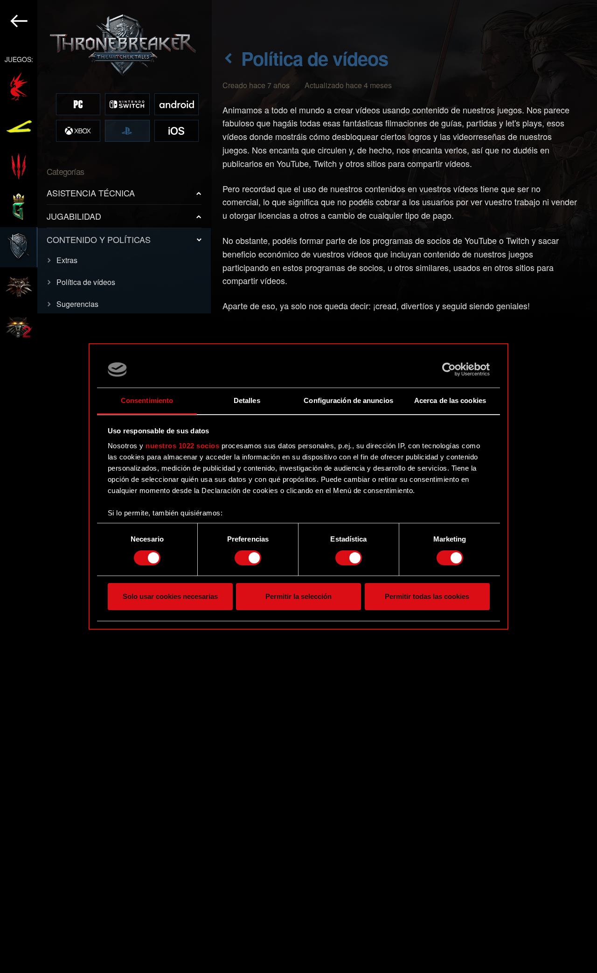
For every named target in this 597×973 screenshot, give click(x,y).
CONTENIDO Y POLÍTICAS (99, 239)
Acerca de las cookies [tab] (450, 400)
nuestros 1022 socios (182, 446)
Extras (66, 260)
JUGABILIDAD (74, 216)
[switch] (248, 557)
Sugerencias (77, 304)
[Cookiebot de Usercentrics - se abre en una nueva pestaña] (449, 369)
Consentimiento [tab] (147, 400)
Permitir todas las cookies (427, 597)
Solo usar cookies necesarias (170, 597)
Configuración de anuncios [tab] (348, 400)
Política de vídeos (85, 282)
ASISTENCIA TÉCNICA (91, 193)
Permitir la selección (298, 597)
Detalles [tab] (247, 400)
